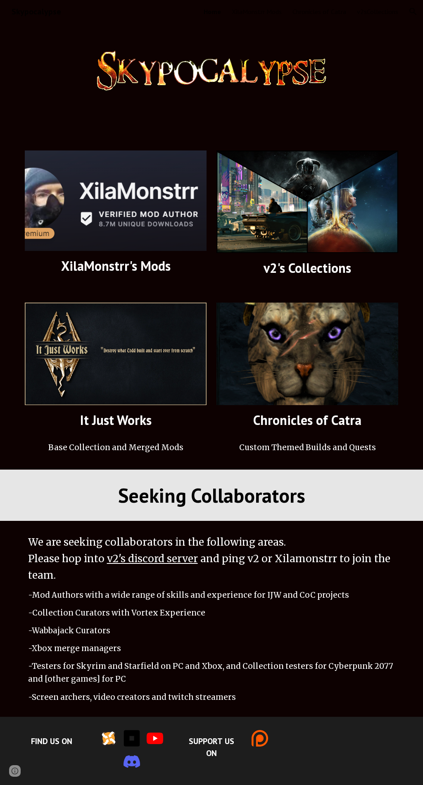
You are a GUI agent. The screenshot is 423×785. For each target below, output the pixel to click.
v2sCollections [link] (377, 11)
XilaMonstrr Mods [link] (257, 11)
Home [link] (212, 11)
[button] (413, 11)
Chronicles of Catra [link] (319, 11)
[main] (116, 266)
